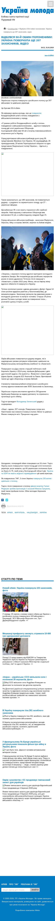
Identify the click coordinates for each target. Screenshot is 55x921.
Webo (37, 910)
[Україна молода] (27, 11)
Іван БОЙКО (49, 55)
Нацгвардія (32, 513)
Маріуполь (20, 513)
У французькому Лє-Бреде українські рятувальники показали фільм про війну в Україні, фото (24, 744)
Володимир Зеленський (27, 402)
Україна (43, 513)
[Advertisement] (27, 542)
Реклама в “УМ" (29, 884)
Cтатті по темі (12, 578)
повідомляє (36, 113)
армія (10, 513)
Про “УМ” (14, 884)
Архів (4, 884)
